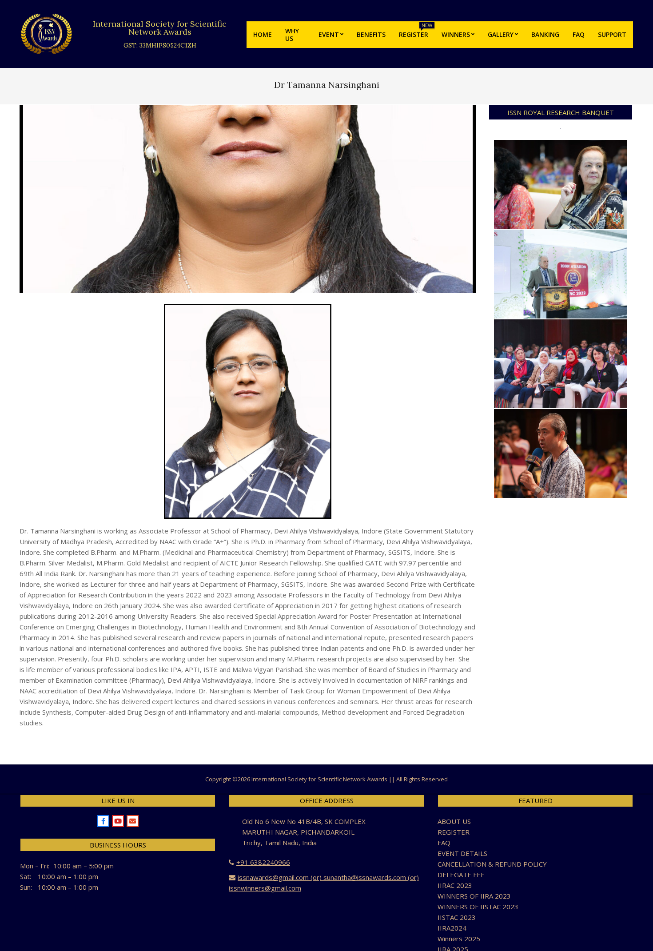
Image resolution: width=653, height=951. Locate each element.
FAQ (444, 842)
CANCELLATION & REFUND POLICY (492, 863)
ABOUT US (454, 821)
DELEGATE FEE (461, 874)
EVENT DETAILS (462, 853)
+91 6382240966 (263, 862)
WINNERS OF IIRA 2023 (474, 895)
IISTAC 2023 (457, 917)
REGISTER (454, 832)
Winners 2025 (459, 938)
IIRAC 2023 (455, 885)
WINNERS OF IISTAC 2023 (478, 906)
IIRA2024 (452, 927)
